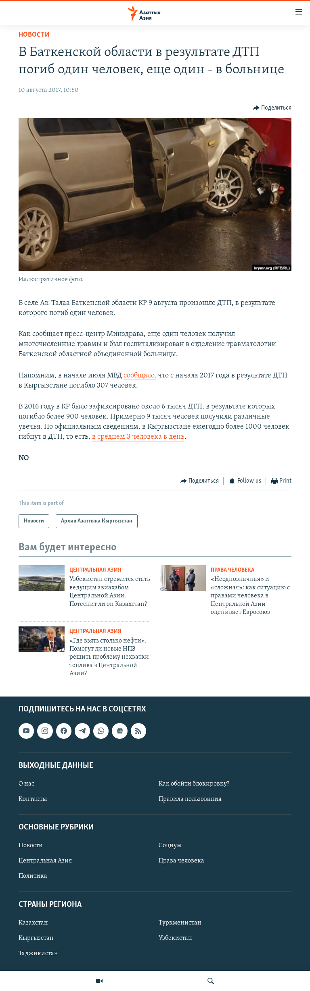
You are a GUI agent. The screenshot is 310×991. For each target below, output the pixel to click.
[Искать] (211, 981)
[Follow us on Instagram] (44, 730)
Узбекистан (175, 938)
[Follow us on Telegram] (82, 730)
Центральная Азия (95, 570)
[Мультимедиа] (99, 981)
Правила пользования (190, 799)
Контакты (33, 799)
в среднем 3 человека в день (138, 437)
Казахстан (33, 922)
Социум (170, 845)
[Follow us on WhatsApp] (101, 730)
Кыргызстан (36, 938)
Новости (34, 35)
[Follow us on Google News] (119, 730)
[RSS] (138, 730)
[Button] (272, 108)
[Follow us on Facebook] (63, 730)
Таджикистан (38, 953)
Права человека (232, 570)
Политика (33, 876)
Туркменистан (180, 922)
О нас (26, 783)
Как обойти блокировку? (194, 783)
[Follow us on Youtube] (26, 730)
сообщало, (140, 375)
